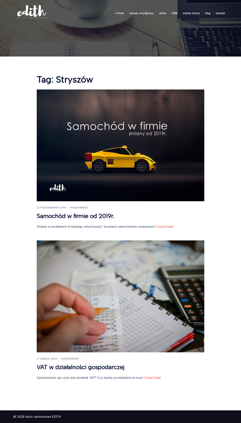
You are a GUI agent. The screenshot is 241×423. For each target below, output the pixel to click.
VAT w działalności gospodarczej (80, 367)
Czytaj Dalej (164, 226)
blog (207, 13)
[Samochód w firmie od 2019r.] (120, 145)
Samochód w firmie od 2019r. (76, 216)
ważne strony (191, 13)
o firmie (119, 13)
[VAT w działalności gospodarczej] (120, 296)
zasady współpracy (141, 13)
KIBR (175, 13)
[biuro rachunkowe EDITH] (32, 13)
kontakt (220, 13)
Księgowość (79, 207)
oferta (162, 13)
